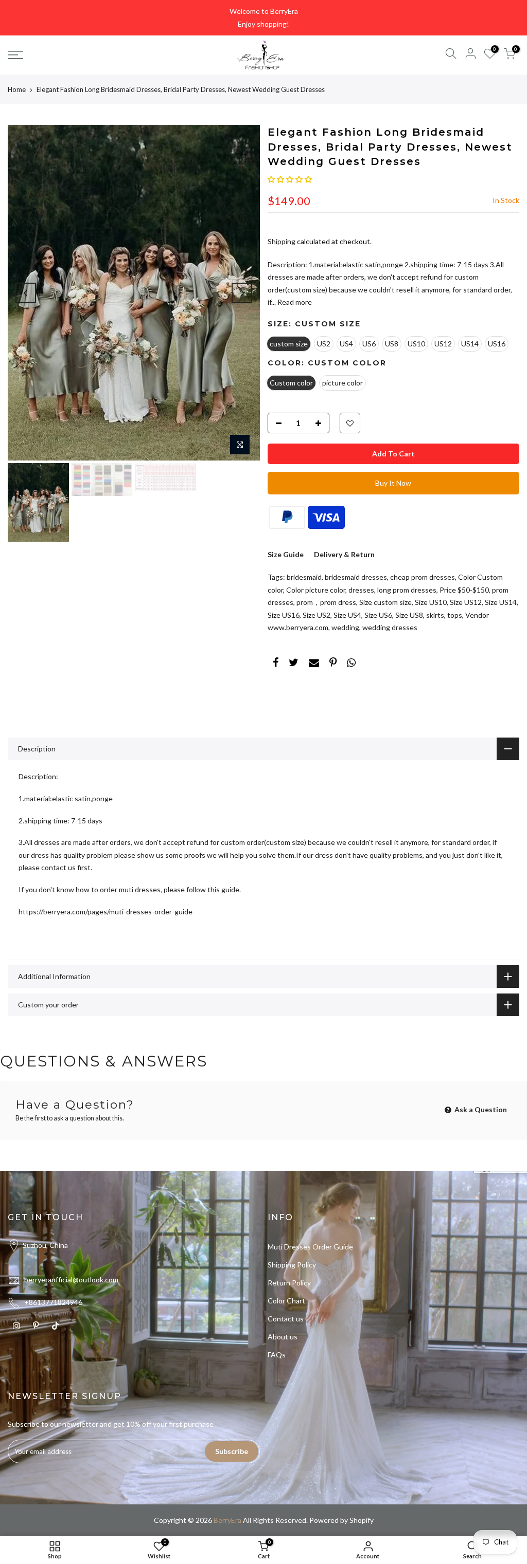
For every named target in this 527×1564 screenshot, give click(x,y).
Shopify (361, 1520)
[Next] (242, 293)
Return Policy (289, 1282)
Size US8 (409, 615)
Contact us (286, 1318)
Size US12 (466, 602)
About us (282, 1336)
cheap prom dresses (422, 577)
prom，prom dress (326, 602)
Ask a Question (480, 1109)
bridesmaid (304, 577)
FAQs (277, 1354)
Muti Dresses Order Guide (310, 1246)
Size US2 (316, 615)
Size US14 (501, 602)
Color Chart (286, 1300)
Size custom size (385, 602)
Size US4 (347, 615)
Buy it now (393, 483)
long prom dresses (406, 589)
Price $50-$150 (464, 589)
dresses (361, 589)
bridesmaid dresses (356, 577)
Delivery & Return (344, 554)
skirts (435, 615)
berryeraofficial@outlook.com (71, 1279)
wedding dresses (389, 627)
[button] (290, 179)
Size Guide (286, 554)
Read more (294, 302)
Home (17, 89)
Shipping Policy (292, 1264)
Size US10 (431, 602)
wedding (345, 627)
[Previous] (25, 293)
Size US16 (284, 615)
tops (454, 615)
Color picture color (315, 589)
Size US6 (378, 615)
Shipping (281, 241)
